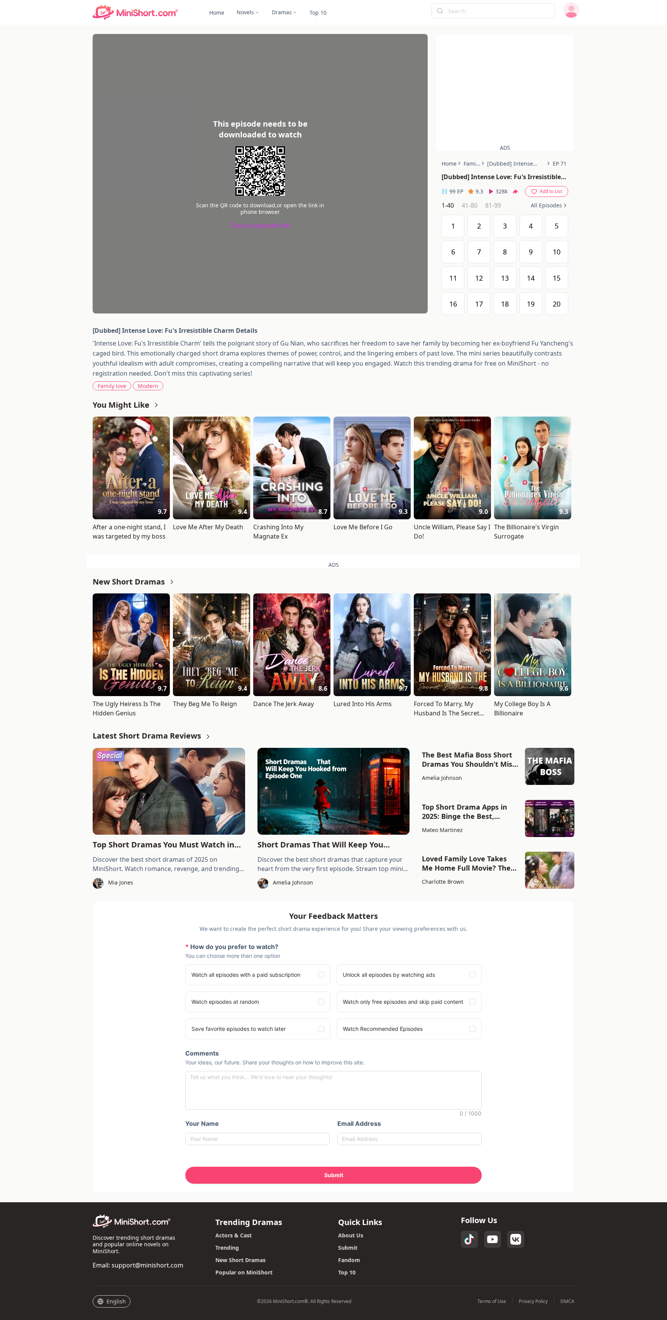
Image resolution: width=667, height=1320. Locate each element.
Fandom (349, 1260)
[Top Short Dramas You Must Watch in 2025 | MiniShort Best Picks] (169, 791)
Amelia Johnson (442, 777)
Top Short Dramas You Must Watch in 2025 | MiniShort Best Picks (163, 844)
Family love (112, 386)
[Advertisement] (505, 88)
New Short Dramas (240, 1260)
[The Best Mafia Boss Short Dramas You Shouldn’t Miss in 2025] (549, 766)
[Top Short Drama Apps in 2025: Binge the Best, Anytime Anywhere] (549, 818)
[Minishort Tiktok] (469, 1239)
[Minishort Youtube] (492, 1239)
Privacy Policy (533, 1301)
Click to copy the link (260, 225)
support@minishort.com (147, 1265)
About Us (350, 1235)
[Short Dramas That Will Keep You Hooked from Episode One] (333, 791)
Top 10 (347, 1272)
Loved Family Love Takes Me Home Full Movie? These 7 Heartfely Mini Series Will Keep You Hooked (470, 863)
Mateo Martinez (442, 830)
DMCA (567, 1301)
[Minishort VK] (515, 1239)
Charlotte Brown (443, 881)
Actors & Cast (233, 1235)
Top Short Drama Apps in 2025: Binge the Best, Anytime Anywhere (464, 811)
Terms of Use (491, 1301)
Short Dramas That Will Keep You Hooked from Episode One (320, 844)
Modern (148, 386)
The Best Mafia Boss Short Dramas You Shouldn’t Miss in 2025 (469, 759)
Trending (227, 1247)
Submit (347, 1247)
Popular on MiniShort (244, 1272)
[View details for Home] (135, 12)
